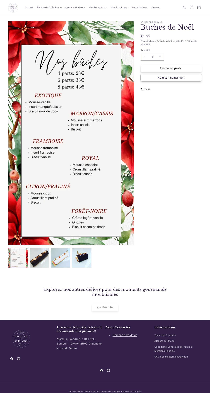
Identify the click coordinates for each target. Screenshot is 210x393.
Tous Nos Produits (165, 335)
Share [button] (147, 89)
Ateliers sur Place (164, 340)
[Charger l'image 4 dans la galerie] (82, 258)
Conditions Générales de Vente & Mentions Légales (173, 348)
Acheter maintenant (171, 77)
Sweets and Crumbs (87, 391)
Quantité (145, 50)
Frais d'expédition (166, 41)
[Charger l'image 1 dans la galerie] (18, 258)
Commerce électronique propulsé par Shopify (119, 391)
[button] (49, 7)
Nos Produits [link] (105, 307)
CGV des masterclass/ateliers (171, 356)
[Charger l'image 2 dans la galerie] (39, 258)
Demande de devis (125, 335)
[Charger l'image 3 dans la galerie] (60, 258)
